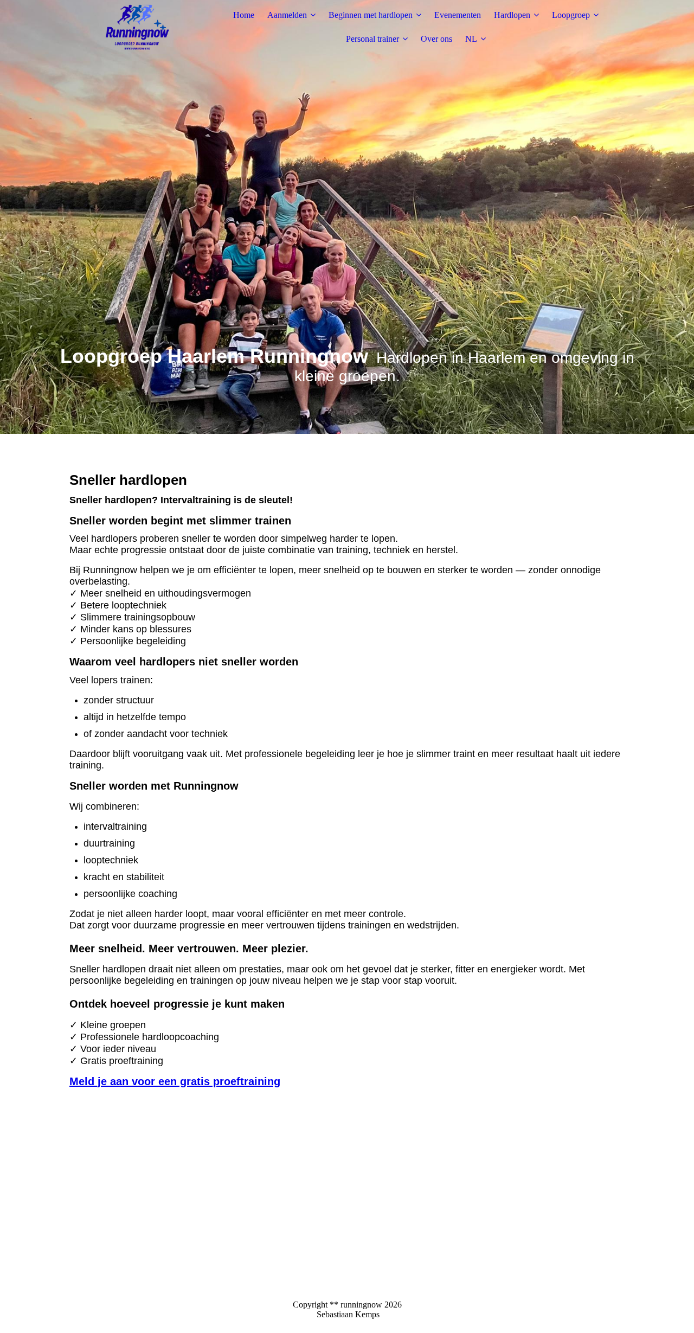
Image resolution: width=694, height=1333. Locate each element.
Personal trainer (372, 38)
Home (243, 15)
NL (471, 38)
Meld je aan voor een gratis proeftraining (174, 1081)
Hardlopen (512, 15)
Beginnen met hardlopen (371, 15)
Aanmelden (287, 15)
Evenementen (457, 15)
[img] (137, 27)
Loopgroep (571, 15)
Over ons (436, 38)
